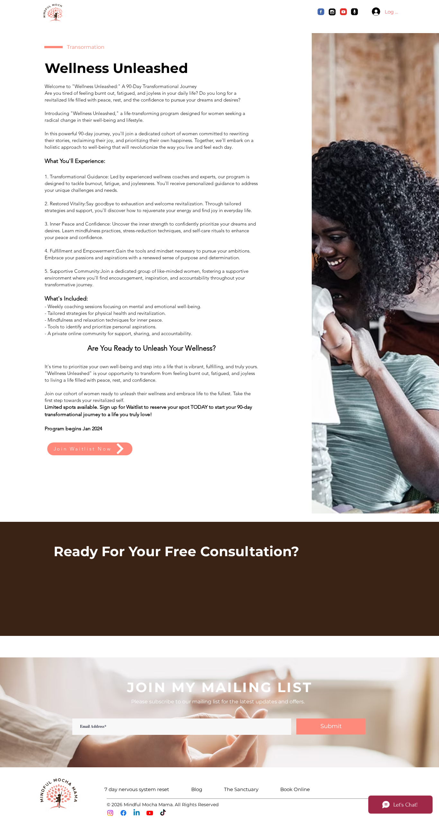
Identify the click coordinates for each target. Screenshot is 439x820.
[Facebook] (123, 813)
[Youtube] (150, 813)
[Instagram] (110, 813)
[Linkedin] (136, 813)
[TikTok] (163, 813)
